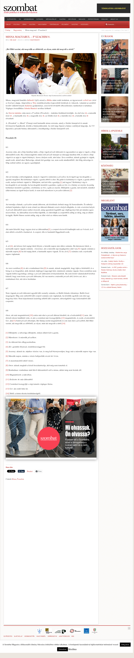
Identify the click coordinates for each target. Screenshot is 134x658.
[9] (45, 268)
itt (86, 113)
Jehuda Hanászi (30, 108)
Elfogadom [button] (125, 644)
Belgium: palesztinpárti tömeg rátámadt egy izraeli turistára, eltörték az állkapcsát (114, 278)
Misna (14, 479)
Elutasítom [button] (62, 649)
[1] (61, 182)
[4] (11, 246)
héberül (31, 100)
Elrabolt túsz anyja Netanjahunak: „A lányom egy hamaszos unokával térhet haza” (114, 255)
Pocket (29, 471)
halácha (28, 105)
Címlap (7, 30)
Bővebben (72, 649)
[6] (20, 251)
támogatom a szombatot (114, 8)
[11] (82, 315)
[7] (70, 251)
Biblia (49, 100)
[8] (22, 268)
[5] (79, 248)
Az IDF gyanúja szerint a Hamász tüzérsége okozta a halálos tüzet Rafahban (114, 269)
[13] (14, 320)
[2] (71, 190)
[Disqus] (51, 517)
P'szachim (20, 479)
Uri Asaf (13, 40)
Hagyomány (18, 30)
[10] (31, 315)
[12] (63, 318)
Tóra (34, 103)
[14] (63, 323)
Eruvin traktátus (15, 113)
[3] (49, 229)
